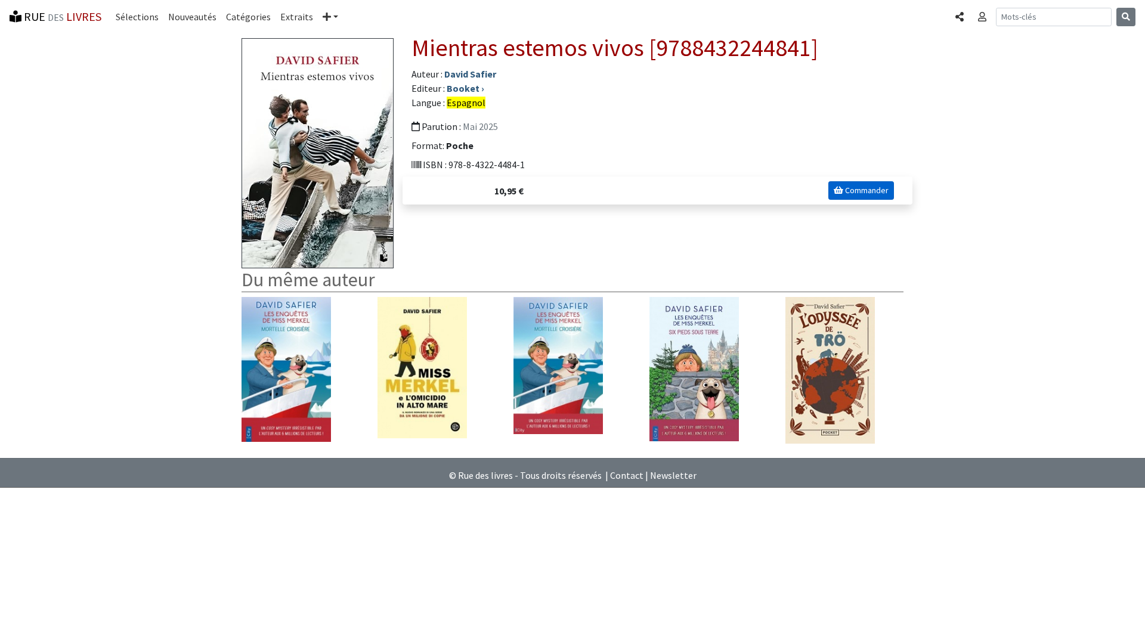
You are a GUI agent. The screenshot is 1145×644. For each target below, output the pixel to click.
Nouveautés (192, 17)
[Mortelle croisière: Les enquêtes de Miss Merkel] (558, 364)
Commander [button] (866, 190)
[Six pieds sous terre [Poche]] (694, 368)
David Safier (470, 74)
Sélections (137, 17)
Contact (626, 475)
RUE (61, 16)
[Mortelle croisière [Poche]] (286, 368)
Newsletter (673, 475)
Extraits (296, 17)
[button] (330, 17)
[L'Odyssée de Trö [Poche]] (830, 369)
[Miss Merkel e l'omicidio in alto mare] (422, 366)
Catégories (248, 17)
